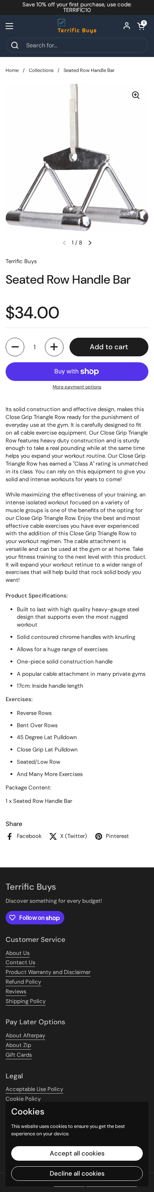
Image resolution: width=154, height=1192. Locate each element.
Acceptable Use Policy (34, 1089)
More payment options (77, 387)
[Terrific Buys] (77, 26)
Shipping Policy (26, 1001)
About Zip (18, 1045)
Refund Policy (23, 982)
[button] (140, 26)
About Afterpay (25, 1035)
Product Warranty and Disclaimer (48, 972)
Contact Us (20, 962)
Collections (41, 70)
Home (12, 70)
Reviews (16, 991)
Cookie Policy (23, 1099)
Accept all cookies (77, 1153)
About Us (18, 953)
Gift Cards (19, 1055)
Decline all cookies (77, 1173)
